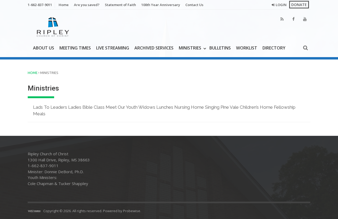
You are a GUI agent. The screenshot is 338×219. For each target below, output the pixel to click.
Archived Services (153, 48)
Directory (273, 48)
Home (64, 4)
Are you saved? (87, 4)
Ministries (190, 48)
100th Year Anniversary (160, 4)
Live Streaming (112, 48)
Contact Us (194, 4)
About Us (43, 48)
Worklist (246, 48)
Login (281, 4)
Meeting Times (75, 48)
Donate (299, 4)
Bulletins (220, 48)
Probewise (131, 210)
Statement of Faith (120, 4)
